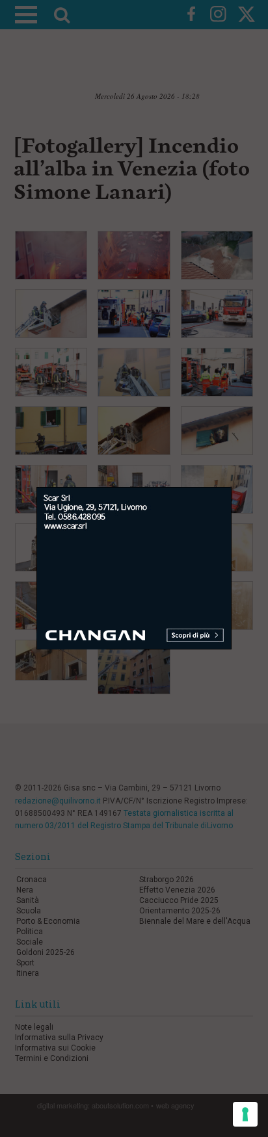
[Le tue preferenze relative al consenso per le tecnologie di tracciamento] (245, 1114)
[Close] (241, 477)
